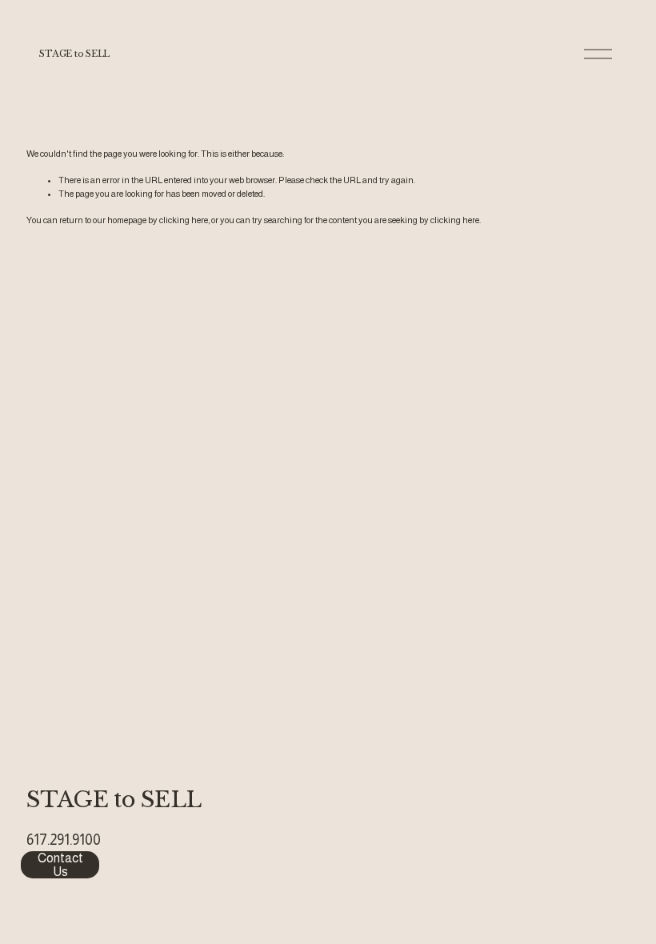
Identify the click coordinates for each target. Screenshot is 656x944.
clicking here (183, 220)
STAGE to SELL (74, 53)
